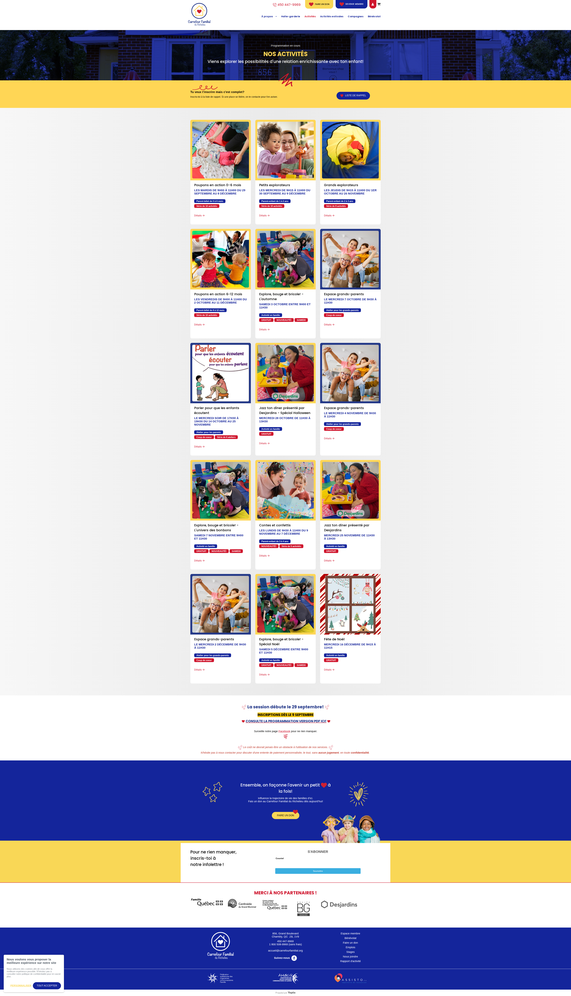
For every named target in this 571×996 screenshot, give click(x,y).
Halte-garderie (290, 16)
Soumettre (318, 871)
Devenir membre (354, 4)
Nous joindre (350, 956)
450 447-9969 (285, 941)
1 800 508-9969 (278, 944)
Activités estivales (331, 16)
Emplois (350, 947)
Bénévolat (374, 16)
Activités (310, 16)
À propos (267, 16)
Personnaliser (20, 985)
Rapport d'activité (350, 961)
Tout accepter (47, 985)
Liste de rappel (354, 95)
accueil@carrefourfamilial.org (285, 950)
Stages (350, 951)
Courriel (280, 858)
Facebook (284, 731)
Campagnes (355, 16)
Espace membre (350, 933)
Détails (198, 215)
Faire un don (322, 4)
